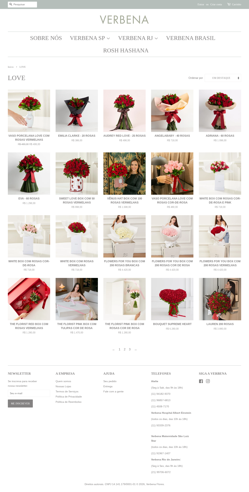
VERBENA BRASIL (190, 38)
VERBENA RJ (136, 38)
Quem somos (63, 381)
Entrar (201, 4)
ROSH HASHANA (126, 50)
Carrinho (236, 4)
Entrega (107, 386)
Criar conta (216, 4)
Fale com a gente (113, 391)
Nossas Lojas (63, 386)
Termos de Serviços (67, 391)
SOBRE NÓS (46, 38)
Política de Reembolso (68, 401)
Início (11, 67)
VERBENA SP (88, 38)
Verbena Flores (155, 484)
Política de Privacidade (69, 396)
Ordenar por (195, 77)
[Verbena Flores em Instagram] (208, 381)
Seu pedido (109, 381)
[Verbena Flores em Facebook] (201, 381)
